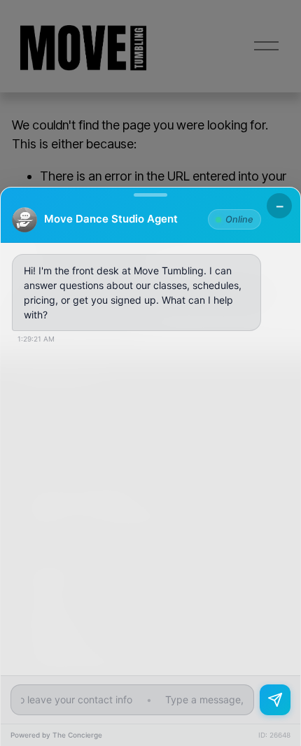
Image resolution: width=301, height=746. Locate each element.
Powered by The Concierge (56, 735)
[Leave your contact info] (275, 699)
